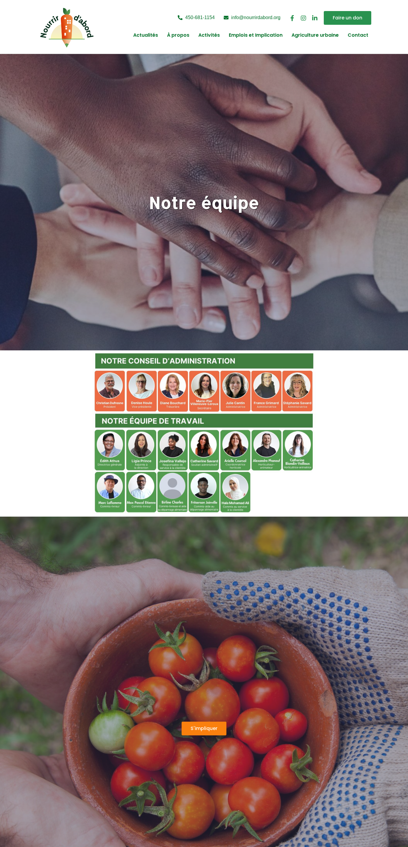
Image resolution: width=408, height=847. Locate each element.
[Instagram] (303, 18)
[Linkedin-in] (315, 18)
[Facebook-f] (292, 18)
